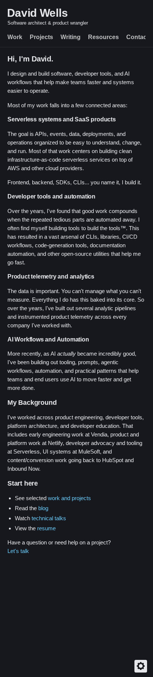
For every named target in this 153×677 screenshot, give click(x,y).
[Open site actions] (140, 666)
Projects (41, 37)
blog (43, 508)
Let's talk (18, 551)
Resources (103, 37)
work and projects (69, 498)
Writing (71, 37)
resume (46, 528)
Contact (137, 37)
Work (14, 37)
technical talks (49, 518)
